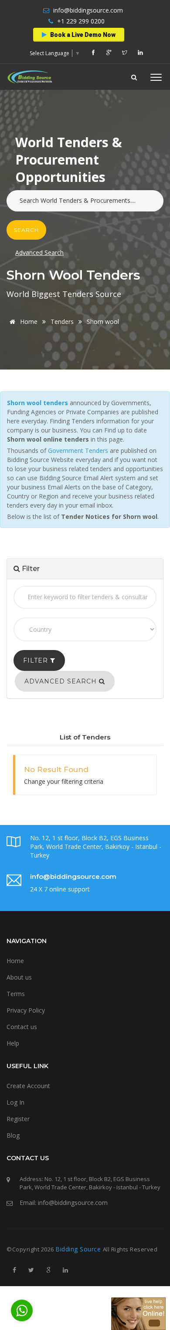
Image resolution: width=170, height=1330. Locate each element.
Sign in (60, 153)
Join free (103, 153)
